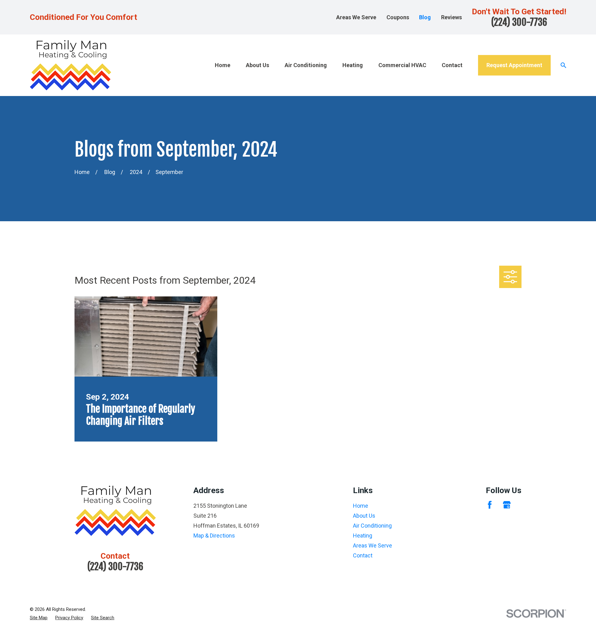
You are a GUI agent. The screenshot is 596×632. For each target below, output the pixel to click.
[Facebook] (490, 505)
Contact (362, 555)
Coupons (397, 17)
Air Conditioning (372, 525)
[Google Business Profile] (507, 505)
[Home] (70, 65)
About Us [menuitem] (257, 65)
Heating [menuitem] (352, 65)
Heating (362, 535)
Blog (425, 17)
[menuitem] (38, 618)
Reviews (451, 17)
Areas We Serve (356, 17)
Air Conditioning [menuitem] (306, 65)
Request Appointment (514, 65)
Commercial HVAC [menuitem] (402, 65)
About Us (364, 515)
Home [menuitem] (222, 65)
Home (360, 505)
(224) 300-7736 (519, 22)
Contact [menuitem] (452, 65)
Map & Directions (214, 535)
